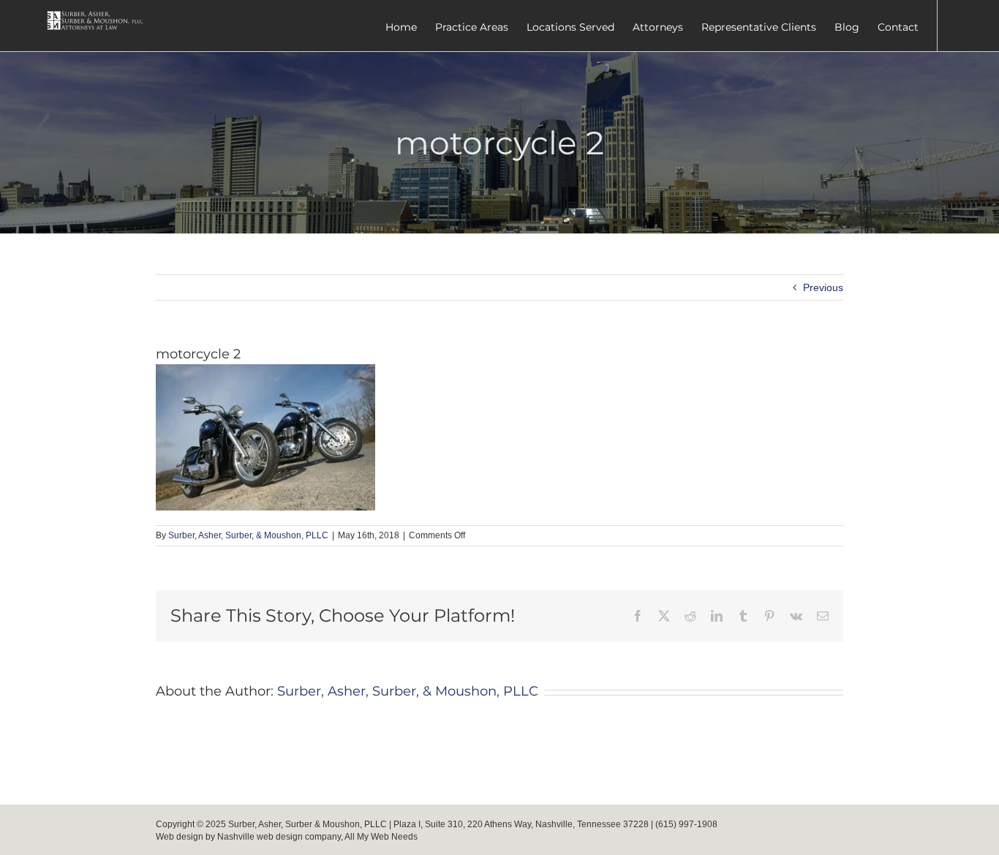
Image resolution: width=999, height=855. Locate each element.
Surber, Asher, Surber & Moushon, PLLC (307, 824)
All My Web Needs (381, 837)
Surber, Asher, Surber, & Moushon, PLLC (248, 535)
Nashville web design (260, 837)
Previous (823, 287)
